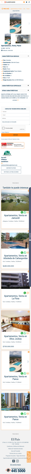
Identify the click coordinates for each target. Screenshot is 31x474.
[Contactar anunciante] (27, 213)
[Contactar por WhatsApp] (29, 457)
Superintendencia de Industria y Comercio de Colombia (15, 458)
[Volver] (2, 2)
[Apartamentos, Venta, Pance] (15, 23)
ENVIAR (15, 135)
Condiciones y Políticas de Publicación (15, 446)
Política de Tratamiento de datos (13, 139)
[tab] (15, 56)
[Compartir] (29, 2)
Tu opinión (30, 236)
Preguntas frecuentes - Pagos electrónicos (15, 455)
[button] (15, 56)
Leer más (14, 100)
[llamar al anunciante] (29, 453)
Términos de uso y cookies (15, 453)
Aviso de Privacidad (15, 451)
